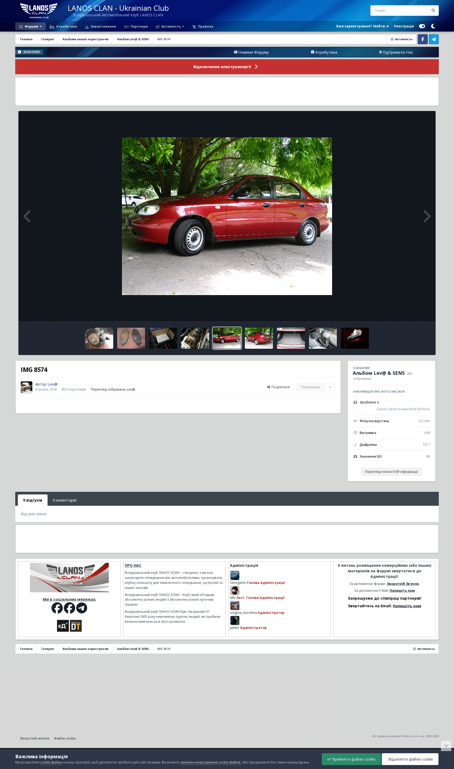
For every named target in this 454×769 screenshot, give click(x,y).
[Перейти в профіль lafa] (234, 590)
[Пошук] (433, 10)
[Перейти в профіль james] (234, 620)
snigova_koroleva (243, 612)
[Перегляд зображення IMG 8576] (259, 338)
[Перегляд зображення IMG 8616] (131, 338)
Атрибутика (66, 26)
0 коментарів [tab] (64, 500)
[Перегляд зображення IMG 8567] (291, 338)
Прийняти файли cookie (353, 759)
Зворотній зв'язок (34, 738)
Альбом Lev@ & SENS (379, 373)
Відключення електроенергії (222, 66)
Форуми (31, 26)
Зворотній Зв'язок (403, 583)
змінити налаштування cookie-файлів (210, 762)
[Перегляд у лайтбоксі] (227, 216)
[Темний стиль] (433, 26)
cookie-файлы (51, 762)
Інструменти (413, 312)
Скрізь (417, 10)
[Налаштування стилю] (422, 26)
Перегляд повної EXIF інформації (391, 471)
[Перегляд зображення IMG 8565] (323, 338)
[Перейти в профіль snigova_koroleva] (234, 605)
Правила (205, 26)
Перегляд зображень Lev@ (113, 389)
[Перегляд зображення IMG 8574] (227, 338)
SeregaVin (238, 582)
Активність (171, 26)
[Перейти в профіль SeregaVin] (234, 575)
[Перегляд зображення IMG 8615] (163, 338)
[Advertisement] (227, 91)
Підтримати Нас (357, 52)
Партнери (139, 26)
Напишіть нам (402, 590)
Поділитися (280, 387)
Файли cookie (65, 738)
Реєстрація (404, 26)
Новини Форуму (213, 52)
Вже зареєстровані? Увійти (361, 26)
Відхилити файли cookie (410, 759)
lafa (232, 597)
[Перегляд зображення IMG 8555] (355, 338)
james (234, 627)
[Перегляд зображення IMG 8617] (99, 338)
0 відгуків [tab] (32, 500)
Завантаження (103, 26)
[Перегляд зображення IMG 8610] (195, 338)
